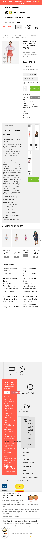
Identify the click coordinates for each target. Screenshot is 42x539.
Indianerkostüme (29, 286)
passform (7, 130)
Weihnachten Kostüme (11, 289)
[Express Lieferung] (27, 405)
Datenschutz (28, 473)
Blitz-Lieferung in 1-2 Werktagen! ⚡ (24, 1)
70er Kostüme (8, 302)
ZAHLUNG (6, 135)
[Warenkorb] (36, 27)
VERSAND (17, 130)
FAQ (24, 456)
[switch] (4, 536)
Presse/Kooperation (31, 477)
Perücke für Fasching (30, 307)
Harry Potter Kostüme (11, 307)
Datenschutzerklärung (13, 442)
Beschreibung (8, 125)
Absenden (17, 393)
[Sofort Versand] (22, 368)
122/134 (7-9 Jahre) (30, 79)
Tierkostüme (7, 283)
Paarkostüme (8, 273)
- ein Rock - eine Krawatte (31, 54)
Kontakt (26, 452)
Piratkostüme (27, 283)
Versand (26, 459)
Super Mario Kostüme (30, 299)
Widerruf (27, 466)
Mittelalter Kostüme (10, 299)
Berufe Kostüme (9, 286)
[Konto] (29, 27)
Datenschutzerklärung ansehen (10, 516)
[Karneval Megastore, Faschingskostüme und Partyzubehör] (7, 27)
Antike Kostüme (28, 294)
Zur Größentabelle (32, 82)
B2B (24, 470)
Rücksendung (28, 463)
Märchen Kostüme (29, 289)
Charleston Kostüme (30, 291)
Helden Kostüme (9, 294)
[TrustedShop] (8, 12)
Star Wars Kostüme (10, 296)
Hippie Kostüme (9, 291)
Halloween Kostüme (30, 296)
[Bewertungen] (30, 387)
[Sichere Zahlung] (12, 368)
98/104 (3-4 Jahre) (30, 74)
